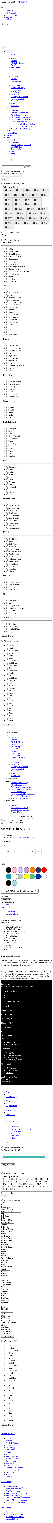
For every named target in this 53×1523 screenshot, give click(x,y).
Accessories (10, 1110)
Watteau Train (13, 528)
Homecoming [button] (11, 778)
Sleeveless (12, 613)
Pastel (10, 418)
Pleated (11, 363)
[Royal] (38, 877)
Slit (9, 371)
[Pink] (14, 870)
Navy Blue (13, 670)
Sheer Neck (13, 564)
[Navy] (38, 870)
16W (31, 209)
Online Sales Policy (13, 1055)
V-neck (11, 571)
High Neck (12, 544)
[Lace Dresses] (7, 1222)
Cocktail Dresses (14, 256)
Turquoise (12, 660)
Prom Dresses (13, 274)
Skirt (10, 325)
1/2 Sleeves (12, 601)
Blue (10, 668)
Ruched (11, 368)
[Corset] (8, 1233)
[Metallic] (4, 1251)
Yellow (11, 645)
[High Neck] (7, 1298)
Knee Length (13, 518)
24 (9, 204)
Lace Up (11, 387)
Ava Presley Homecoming (21, 787)
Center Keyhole (14, 351)
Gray (10, 715)
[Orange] (32, 870)
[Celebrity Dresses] (8, 1229)
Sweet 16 (12, 281)
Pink (10, 683)
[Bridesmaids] (11, 1207)
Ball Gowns (13, 292)
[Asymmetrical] (6, 1285)
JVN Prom (15, 762)
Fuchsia (12, 688)
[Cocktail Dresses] (11, 1211)
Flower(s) (12, 444)
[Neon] (4, 1254)
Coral (11, 700)
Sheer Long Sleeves (16, 608)
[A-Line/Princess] (7, 1305)
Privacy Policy (11, 1057)
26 (19, 204)
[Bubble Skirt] (8, 1227)
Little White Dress (15, 305)
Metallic (11, 410)
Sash (10, 454)
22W (22, 213)
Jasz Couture (16, 753)
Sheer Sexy (12, 320)
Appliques (12, 429)
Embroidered (13, 439)
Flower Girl (13, 264)
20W (10, 213)
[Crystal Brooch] (6, 1267)
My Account (11, 13)
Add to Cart (6, 900)
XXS (45, 218)
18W (43, 209)
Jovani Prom (16, 760)
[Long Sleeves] (8, 1320)
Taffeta (11, 492)
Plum (11, 693)
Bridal (10, 249)
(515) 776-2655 (23, 2)
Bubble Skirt (13, 346)
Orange (11, 698)
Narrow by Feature (12, 240)
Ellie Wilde (15, 749)
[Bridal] (11, 1205)
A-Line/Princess (14, 582)
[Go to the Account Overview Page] (2, 7)
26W (45, 213)
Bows (10, 434)
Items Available (12, 914)
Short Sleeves (13, 611)
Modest (11, 310)
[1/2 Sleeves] (8, 1316)
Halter (10, 541)
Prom (8, 1092)
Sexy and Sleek (14, 317)
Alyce (13, 737)
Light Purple (13, 678)
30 (38, 204)
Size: (3, 846)
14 (45, 195)
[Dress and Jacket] (7, 1220)
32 (9, 209)
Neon (10, 413)
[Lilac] (26, 870)
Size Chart (5, 905)
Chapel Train (13, 510)
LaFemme (15, 764)
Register (9, 17)
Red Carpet (12, 279)
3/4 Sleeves (12, 603)
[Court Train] (6, 1289)
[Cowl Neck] (7, 1294)
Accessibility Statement (15, 1060)
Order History (11, 1070)
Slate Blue (13, 665)
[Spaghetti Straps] (7, 1331)
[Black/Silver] (8, 870)
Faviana (14, 751)
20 (28, 199)
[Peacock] (8, 877)
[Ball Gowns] (7, 1216)
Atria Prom (15, 744)
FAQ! (8, 1101)
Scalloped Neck (14, 559)
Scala (13, 773)
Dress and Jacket (14, 297)
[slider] (47, 1156)
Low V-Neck (13, 549)
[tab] (29, 754)
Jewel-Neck (13, 546)
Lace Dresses (13, 300)
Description (10, 912)
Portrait (11, 556)
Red (10, 695)
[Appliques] (6, 1260)
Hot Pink (12, 685)
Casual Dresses (14, 254)
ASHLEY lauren (17, 742)
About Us (10, 1053)
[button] (9, 51)
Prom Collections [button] (12, 733)
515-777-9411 (6, 1036)
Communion (13, 259)
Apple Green (14, 650)
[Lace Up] (7, 1242)
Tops (10, 330)
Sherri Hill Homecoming (20, 798)
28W (10, 218)
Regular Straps (14, 626)
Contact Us (10, 1042)
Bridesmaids (13, 251)
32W (33, 218)
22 (38, 199)
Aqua (11, 658)
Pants (10, 312)
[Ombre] (4, 1256)
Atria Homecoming (18, 785)
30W (22, 218)
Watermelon (13, 690)
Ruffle (10, 451)
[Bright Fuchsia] (44, 877)
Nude (11, 705)
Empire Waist (13, 585)
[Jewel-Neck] (7, 1300)
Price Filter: (9, 174)
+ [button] (7, 780)
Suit (9, 327)
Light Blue (13, 663)
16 (9, 199)
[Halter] (7, 1296)
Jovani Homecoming (19, 792)
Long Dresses (13, 307)
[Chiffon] (5, 1274)
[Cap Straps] (7, 1327)
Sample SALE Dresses (20, 810)
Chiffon (11, 469)
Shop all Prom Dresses (19, 808)
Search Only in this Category (15, 171)
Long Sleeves (13, 606)
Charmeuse (12, 467)
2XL (10, 227)
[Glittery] (4, 1249)
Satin (10, 484)
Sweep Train (13, 523)
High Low (12, 356)
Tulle (10, 494)
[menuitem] (29, 11)
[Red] (44, 870)
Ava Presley (15, 746)
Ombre (11, 415)
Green (11, 653)
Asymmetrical (13, 508)
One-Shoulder (13, 554)
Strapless (11, 566)
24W (33, 213)
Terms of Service (12, 1044)
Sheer (10, 392)
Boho (10, 295)
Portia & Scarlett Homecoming (23, 794)
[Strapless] (7, 1334)
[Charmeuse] (5, 1272)
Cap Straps (12, 624)
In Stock (30, 837)
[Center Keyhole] (8, 1231)
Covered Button (14, 382)
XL (45, 223)
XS (9, 223)
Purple (11, 673)
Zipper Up (12, 394)
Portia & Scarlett (17, 769)
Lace (10, 449)
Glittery (11, 408)
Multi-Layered (14, 358)
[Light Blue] (14, 883)
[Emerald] (32, 877)
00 (20, 190)
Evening (11, 261)
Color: (3, 864)
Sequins (11, 456)
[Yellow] (26, 877)
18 (19, 199)
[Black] (8, 883)
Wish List (9, 11)
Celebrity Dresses (15, 348)
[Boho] (7, 1218)
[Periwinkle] (20, 870)
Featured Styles (17, 812)
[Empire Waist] (7, 1307)
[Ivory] (14, 877)
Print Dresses (13, 315)
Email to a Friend (7, 907)
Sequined (12, 487)
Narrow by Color (11, 641)
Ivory (11, 703)
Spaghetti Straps (14, 629)
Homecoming (13, 269)
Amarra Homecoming (19, 783)
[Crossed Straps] (7, 1240)
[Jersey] (5, 1278)
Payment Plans (11, 1106)
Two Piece (12, 335)
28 (28, 204)
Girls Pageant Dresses (16, 266)
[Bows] (6, 1265)
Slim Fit (11, 590)
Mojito (11, 648)
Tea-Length (12, 525)
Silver (11, 718)
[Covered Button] (7, 1238)
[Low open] (7, 1245)
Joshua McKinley (18, 758)
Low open (12, 389)
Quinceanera (13, 276)
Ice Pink (12, 680)
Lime (11, 655)
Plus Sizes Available (16, 366)
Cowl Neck (12, 539)
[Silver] (20, 877)
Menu (4, 47)
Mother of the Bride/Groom (19, 271)
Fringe (10, 446)
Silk (9, 489)
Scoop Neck (13, 561)
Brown (11, 710)
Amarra (14, 740)
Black (11, 713)
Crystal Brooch (14, 436)
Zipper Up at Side (15, 397)
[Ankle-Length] (6, 1283)
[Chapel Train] (6, 1287)
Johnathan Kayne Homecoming (23, 789)
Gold (10, 708)
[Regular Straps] (7, 1329)
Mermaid (11, 587)
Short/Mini (12, 520)
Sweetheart (12, 569)
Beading (11, 431)
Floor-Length (13, 515)
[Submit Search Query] (29, 1143)
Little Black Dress (15, 302)
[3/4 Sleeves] (8, 1318)
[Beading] (6, 1263)
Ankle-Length (13, 505)
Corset (10, 353)
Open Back (12, 361)
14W (20, 209)
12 (35, 195)
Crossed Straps (14, 384)
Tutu (10, 332)
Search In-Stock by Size (14, 184)
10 (26, 195)
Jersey (10, 474)
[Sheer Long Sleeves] (8, 1322)
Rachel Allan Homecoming (21, 796)
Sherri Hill (15, 776)
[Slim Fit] (7, 1311)
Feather (11, 441)
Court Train (12, 513)
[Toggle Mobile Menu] (2, 1086)
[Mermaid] (7, 1309)
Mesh (10, 479)
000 (10, 190)
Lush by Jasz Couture (19, 767)
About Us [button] (10, 1122)
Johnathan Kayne (17, 755)
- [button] (7, 735)
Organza (11, 482)
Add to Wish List (8, 902)
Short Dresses (13, 322)
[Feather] (5, 1276)
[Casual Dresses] (11, 1209)
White (11, 720)
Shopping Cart (11, 15)
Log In (8, 20)
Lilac (10, 675)
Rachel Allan (16, 771)
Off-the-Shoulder (15, 551)
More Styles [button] (10, 801)
